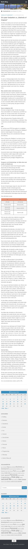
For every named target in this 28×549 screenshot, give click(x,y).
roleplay (21, 477)
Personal (4, 444)
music (2, 475)
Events (4, 427)
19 (6, 404)
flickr (6, 471)
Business (4, 420)
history (2, 473)
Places (4, 447)
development (5, 469)
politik (22, 475)
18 (3, 404)
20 (10, 404)
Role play (4, 454)
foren (9, 471)
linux (17, 473)
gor (23, 471)
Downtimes (5, 423)
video (20, 479)
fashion (18, 469)
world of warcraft (15, 481)
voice (5, 481)
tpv (17, 479)
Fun (3, 430)
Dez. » (6, 408)
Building (4, 416)
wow (20, 481)
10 (25, 399)
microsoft (22, 473)
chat (23, 467)
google (20, 471)
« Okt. (2, 408)
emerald (10, 522)
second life (6, 479)
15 (17, 401)
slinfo (15, 479)
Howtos (4, 441)
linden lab (7, 473)
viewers (2, 481)
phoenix (19, 475)
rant (10, 477)
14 (14, 401)
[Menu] (26, 2)
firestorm (3, 471)
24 (25, 404)
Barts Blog (4, 2)
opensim (7, 475)
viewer (24, 479)
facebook (15, 469)
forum (11, 471)
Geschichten (5, 437)
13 (10, 401)
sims (13, 479)
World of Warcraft (7, 15)
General (4, 434)
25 (3, 406)
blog (8, 467)
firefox (22, 522)
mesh (19, 473)
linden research (13, 473)
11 (3, 401)
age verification (4, 467)
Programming (5, 451)
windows (8, 481)
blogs (10, 467)
